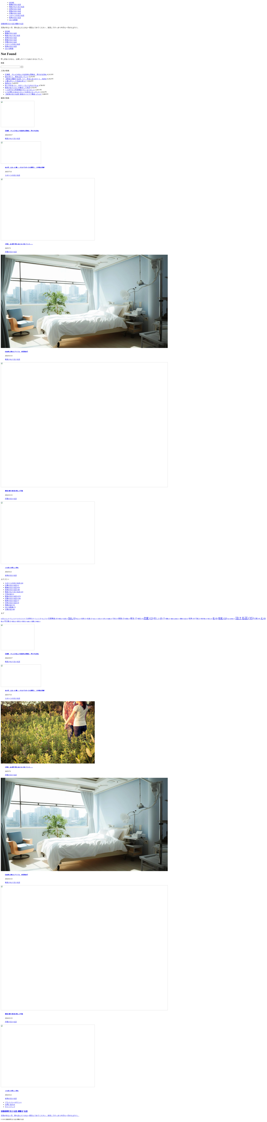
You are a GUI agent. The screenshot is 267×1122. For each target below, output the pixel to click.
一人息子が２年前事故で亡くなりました (20, 90)
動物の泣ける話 (11, 33)
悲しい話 (159, 618)
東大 (210, 618)
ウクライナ (20, 618)
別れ (72, 618)
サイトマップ (10, 1107)
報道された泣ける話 (12, 35)
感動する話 (184, 618)
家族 (121, 618)
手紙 (198, 618)
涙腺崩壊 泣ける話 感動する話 (12, 24)
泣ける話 (244, 618)
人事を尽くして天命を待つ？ (16, 81)
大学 (104, 618)
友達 (90, 618)
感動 (168, 618)
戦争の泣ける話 (11, 46)
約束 (24, 621)
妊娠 (109, 618)
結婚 (29, 621)
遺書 (33, 621)
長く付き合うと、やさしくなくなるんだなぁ (21, 85)
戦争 (192, 619)
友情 (84, 618)
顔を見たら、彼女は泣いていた (16, 77)
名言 (95, 618)
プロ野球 (29, 618)
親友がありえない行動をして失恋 (17, 88)
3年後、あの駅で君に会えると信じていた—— (19, 244)
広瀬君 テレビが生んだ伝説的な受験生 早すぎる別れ (26, 74)
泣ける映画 (9, 48)
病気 (14, 621)
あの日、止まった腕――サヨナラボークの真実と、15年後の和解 (24, 167)
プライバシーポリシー (13, 1102)
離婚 (38, 621)
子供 (115, 618)
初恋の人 (8, 83)
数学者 (204, 618)
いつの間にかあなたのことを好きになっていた (22, 92)
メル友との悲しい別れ (12, 567)
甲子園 (7, 621)
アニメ (13, 618)
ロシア (45, 618)
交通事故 (53, 619)
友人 (78, 618)
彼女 (133, 618)
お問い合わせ (10, 1104)
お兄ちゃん (5, 618)
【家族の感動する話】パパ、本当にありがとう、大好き (26, 79)
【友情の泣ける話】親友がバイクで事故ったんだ (23, 94)
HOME (7, 31)
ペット (37, 618)
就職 (127, 618)
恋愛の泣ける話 (11, 42)
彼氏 (140, 618)
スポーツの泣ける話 (12, 44)
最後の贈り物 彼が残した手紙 (14, 491)
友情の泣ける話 (11, 38)
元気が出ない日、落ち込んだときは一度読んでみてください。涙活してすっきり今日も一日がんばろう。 (40, 1115)
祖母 (19, 621)
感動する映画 (175, 618)
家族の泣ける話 (11, 40)
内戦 (60, 618)
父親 (257, 619)
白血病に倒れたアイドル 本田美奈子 (16, 351)
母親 (222, 618)
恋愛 (148, 618)
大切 (99, 618)
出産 (65, 618)
